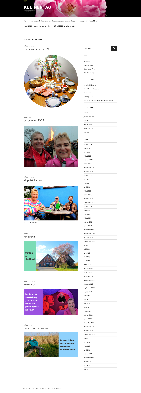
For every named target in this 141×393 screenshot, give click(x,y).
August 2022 (88, 292)
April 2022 (87, 307)
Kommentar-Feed (89, 69)
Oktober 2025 (88, 171)
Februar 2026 (88, 160)
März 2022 (87, 311)
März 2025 (87, 191)
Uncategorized (88, 128)
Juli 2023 (87, 249)
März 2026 (87, 156)
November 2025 (89, 167)
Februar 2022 (88, 315)
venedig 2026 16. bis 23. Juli (88, 21)
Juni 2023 (87, 253)
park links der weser (36, 328)
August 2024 (88, 206)
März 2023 (87, 264)
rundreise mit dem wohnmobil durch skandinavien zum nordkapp (53, 21)
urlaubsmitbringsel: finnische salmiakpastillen (98, 100)
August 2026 (88, 144)
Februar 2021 (88, 354)
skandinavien (88, 124)
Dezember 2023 (89, 230)
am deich (29, 236)
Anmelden (87, 61)
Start (25, 21)
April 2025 (87, 187)
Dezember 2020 (89, 358)
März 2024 (87, 218)
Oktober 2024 (88, 199)
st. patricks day (33, 180)
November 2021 (89, 327)
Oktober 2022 (88, 284)
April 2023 (87, 261)
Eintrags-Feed (88, 65)
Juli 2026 (87, 148)
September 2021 (89, 334)
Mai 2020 (87, 369)
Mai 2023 (87, 257)
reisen (86, 120)
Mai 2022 (87, 303)
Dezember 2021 (89, 323)
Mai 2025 (87, 183)
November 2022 (89, 280)
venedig (86, 132)
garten (86, 113)
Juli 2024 (87, 210)
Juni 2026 (87, 152)
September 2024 (89, 202)
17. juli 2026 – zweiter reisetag (64, 26)
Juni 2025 (87, 179)
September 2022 (89, 288)
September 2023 (89, 241)
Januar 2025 (88, 195)
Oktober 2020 (88, 361)
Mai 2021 (87, 346)
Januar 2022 (88, 319)
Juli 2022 (86, 296)
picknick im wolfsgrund (91, 89)
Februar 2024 (88, 222)
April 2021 (87, 350)
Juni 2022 (87, 299)
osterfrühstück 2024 (37, 49)
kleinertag (37, 7)
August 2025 (88, 175)
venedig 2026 (88, 97)
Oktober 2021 (88, 330)
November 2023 (89, 233)
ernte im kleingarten (90, 85)
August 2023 (88, 245)
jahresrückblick (89, 117)
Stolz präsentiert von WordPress (50, 388)
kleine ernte (87, 93)
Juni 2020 (87, 365)
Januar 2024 (88, 226)
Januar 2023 (88, 272)
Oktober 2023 (88, 237)
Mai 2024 (87, 214)
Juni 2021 (87, 342)
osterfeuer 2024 (34, 120)
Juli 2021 (86, 338)
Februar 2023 (88, 268)
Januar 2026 (88, 164)
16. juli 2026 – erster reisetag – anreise (37, 26)
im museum (31, 284)
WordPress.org (89, 73)
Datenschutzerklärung (30, 388)
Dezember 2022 (89, 276)
